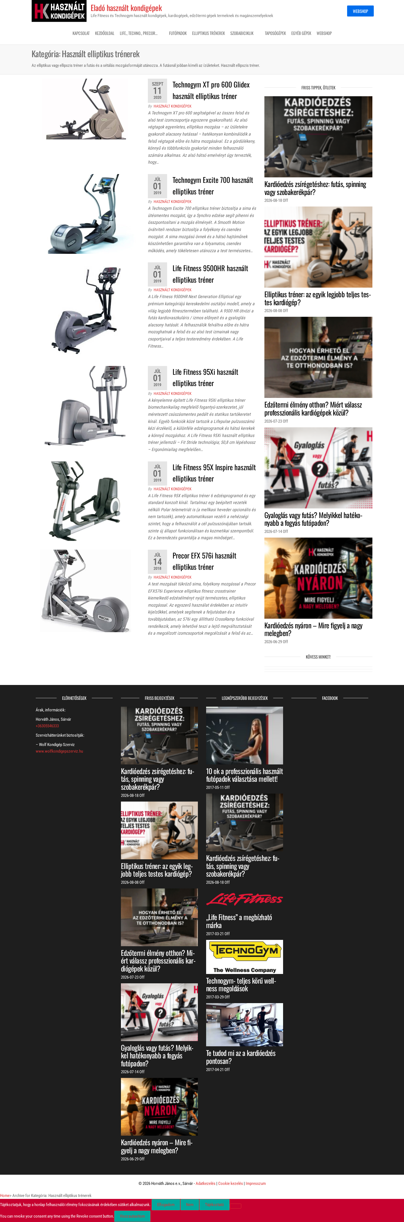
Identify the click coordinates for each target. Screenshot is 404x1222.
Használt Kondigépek (173, 106)
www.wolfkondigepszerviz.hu (59, 751)
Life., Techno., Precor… (138, 33)
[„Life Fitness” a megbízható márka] (244, 899)
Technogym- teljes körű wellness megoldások (241, 984)
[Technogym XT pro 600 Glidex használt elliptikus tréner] (86, 108)
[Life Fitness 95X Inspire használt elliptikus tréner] (86, 500)
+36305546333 (47, 725)
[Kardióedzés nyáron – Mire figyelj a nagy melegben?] (318, 577)
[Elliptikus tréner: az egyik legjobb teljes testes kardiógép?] (318, 246)
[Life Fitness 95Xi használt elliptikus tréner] (86, 405)
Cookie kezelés (230, 1183)
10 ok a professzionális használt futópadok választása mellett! (244, 775)
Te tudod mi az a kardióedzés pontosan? (240, 1056)
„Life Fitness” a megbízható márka (239, 921)
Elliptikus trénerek (208, 33)
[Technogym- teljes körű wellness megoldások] (244, 956)
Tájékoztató (214, 1204)
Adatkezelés (205, 1183)
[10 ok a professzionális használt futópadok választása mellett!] (244, 735)
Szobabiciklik (241, 33)
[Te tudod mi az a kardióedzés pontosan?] (244, 1024)
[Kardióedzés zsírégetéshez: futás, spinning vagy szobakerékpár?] (318, 136)
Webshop (360, 11)
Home (5, 1195)
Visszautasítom (132, 1216)
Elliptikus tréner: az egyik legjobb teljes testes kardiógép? (317, 298)
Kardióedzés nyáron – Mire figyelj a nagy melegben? (313, 629)
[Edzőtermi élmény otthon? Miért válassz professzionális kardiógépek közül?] (318, 357)
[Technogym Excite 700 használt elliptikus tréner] (86, 213)
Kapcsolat (81, 33)
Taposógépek (275, 33)
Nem (189, 1204)
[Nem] (235, 1206)
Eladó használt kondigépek (126, 7)
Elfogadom (166, 1204)
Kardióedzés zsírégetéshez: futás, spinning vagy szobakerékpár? (315, 187)
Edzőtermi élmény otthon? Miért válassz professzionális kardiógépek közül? (313, 408)
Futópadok (178, 33)
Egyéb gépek (301, 33)
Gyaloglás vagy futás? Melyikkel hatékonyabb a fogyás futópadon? (313, 519)
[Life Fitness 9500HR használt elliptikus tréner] (86, 309)
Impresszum (256, 1183)
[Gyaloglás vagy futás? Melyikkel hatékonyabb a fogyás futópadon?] (318, 467)
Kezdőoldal (104, 33)
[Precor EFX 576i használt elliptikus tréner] (86, 590)
